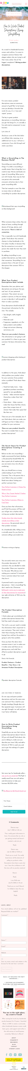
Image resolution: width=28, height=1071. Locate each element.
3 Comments (14, 822)
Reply (14, 845)
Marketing (14, 42)
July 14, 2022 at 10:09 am (14, 852)
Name (3, 940)
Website (3, 953)
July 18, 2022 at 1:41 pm (16, 883)
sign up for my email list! (10, 776)
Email (3, 946)
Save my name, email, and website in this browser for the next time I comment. (14, 962)
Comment (4, 915)
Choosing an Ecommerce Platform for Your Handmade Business (14, 984)
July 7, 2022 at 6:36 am (15, 830)
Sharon (13, 849)
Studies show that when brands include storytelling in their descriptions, (12, 520)
